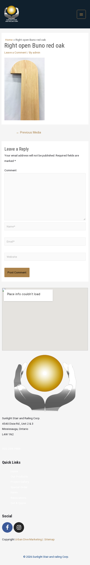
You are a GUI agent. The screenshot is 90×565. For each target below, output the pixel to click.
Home (14, 471)
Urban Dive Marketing (28, 539)
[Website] (45, 257)
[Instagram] (19, 527)
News (14, 492)
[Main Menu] (81, 14)
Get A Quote (18, 503)
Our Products (19, 476)
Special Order (19, 487)
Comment (10, 170)
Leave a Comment (15, 52)
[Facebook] (7, 527)
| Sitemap (48, 539)
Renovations (18, 497)
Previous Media (28, 132)
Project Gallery (20, 481)
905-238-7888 (11, 448)
